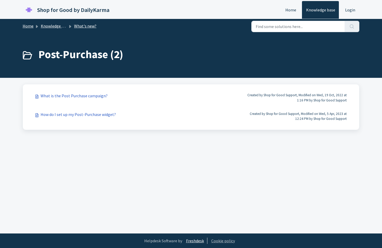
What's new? (85, 26)
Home (290, 9)
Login (350, 9)
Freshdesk (195, 240)
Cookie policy (223, 240)
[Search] (352, 26)
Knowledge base (320, 9)
